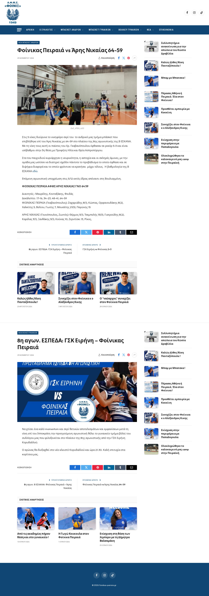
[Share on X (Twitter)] (123, 58)
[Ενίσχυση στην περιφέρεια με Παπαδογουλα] (151, 143)
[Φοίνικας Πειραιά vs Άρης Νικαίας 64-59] (77, 95)
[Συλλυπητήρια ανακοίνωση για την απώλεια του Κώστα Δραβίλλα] (151, 46)
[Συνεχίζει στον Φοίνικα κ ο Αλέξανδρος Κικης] (77, 283)
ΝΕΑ (149, 30)
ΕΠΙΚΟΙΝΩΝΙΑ (166, 30)
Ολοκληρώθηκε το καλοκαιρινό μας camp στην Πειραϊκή (175, 159)
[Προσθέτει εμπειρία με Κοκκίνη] (151, 112)
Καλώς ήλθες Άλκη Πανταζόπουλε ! (29, 300)
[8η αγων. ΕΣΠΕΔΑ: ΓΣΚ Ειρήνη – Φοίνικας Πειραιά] (77, 392)
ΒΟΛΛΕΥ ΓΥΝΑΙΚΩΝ (129, 30)
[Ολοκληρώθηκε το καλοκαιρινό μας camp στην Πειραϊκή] (151, 159)
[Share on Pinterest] (128, 58)
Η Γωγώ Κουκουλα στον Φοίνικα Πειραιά (73, 535)
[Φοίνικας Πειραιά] (13, 12)
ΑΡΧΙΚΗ (30, 30)
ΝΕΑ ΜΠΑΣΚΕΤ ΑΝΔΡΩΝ (28, 43)
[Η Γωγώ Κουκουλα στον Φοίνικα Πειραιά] (77, 518)
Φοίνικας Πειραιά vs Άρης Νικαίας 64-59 (104, 484)
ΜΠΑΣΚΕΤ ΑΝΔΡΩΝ (71, 30)
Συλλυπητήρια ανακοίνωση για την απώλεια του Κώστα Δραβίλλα (173, 48)
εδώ (35, 171)
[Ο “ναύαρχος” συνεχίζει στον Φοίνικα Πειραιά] (118, 283)
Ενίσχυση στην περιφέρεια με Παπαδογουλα (170, 143)
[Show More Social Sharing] (134, 58)
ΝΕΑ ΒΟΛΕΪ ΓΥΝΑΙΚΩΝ (28, 333)
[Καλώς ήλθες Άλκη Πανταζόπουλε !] (35, 283)
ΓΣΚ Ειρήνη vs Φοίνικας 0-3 (97, 249)
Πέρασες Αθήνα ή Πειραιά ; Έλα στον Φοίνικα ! (172, 97)
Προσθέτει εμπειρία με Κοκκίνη (175, 110)
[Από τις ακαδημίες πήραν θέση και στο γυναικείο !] (35, 518)
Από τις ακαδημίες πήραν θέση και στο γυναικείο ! (33, 535)
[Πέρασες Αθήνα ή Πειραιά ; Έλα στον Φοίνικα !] (151, 96)
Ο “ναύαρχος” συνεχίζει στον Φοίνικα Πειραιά (115, 300)
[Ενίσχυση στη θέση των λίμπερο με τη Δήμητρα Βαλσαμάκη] (118, 518)
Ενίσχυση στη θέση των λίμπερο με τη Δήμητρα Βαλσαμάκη (115, 537)
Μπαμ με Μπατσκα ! (173, 77)
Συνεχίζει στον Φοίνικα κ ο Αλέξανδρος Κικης (75, 300)
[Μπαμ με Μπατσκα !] (151, 81)
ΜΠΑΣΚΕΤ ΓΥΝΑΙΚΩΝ (100, 30)
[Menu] (19, 30)
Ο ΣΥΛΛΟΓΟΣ (46, 30)
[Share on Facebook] (118, 58)
